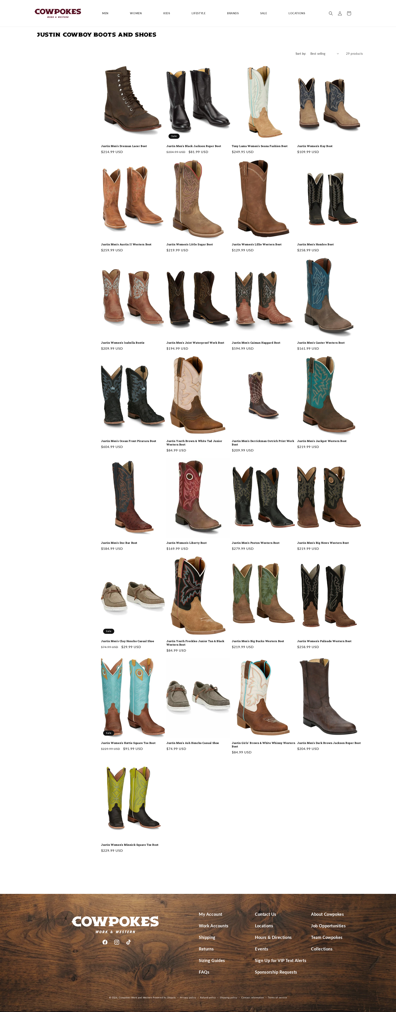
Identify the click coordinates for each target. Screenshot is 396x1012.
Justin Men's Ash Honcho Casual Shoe (192, 743)
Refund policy (208, 997)
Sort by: (301, 53)
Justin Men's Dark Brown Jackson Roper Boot (329, 743)
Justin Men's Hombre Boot (315, 244)
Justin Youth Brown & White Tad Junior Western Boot (194, 442)
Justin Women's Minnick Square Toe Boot (130, 845)
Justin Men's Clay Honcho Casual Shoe (127, 641)
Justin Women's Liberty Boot (186, 543)
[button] (107, 13)
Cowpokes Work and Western (135, 997)
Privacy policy (188, 997)
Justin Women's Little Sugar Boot (189, 244)
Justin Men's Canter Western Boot (321, 342)
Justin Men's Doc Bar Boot (119, 543)
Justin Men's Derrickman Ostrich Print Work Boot (263, 442)
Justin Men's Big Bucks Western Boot (258, 641)
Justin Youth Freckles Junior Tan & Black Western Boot (195, 642)
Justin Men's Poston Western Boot (255, 543)
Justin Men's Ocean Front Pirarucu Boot (128, 441)
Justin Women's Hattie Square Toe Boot (128, 743)
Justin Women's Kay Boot (315, 146)
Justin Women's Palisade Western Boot (324, 641)
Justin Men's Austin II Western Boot (126, 244)
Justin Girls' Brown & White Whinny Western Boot (263, 744)
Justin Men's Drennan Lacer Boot (124, 146)
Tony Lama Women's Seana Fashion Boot (260, 146)
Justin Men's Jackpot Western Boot (322, 441)
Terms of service (277, 997)
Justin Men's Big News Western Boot (323, 543)
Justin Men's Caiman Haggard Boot (256, 342)
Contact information (252, 997)
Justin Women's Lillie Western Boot (257, 244)
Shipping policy (228, 997)
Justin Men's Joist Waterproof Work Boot (195, 342)
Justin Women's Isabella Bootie (123, 342)
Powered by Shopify (164, 997)
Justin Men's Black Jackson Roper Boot (193, 146)
